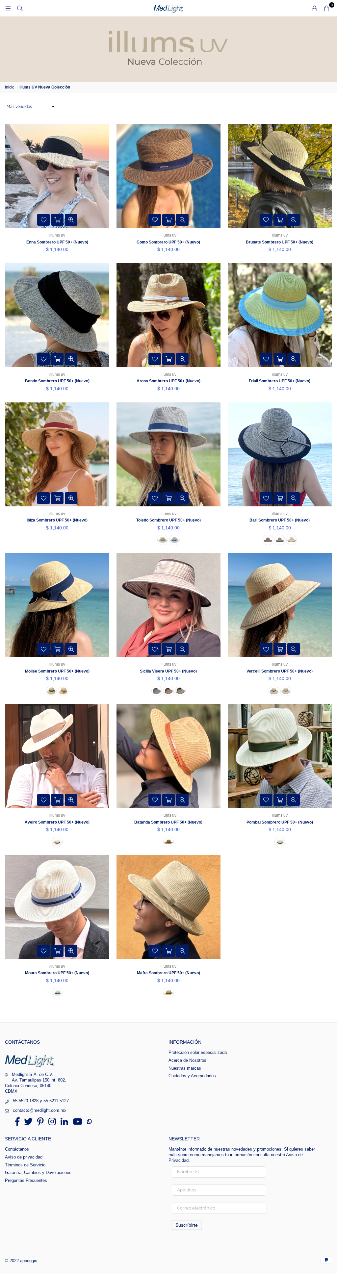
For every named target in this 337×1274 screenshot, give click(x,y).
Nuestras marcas (184, 1068)
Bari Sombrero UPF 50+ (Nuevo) (279, 520)
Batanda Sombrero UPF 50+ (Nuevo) (168, 822)
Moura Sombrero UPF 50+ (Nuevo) (57, 973)
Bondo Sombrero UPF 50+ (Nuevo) (57, 381)
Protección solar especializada (197, 1052)
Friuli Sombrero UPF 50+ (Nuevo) (279, 381)
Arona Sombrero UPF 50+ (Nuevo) (168, 381)
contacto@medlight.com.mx (39, 1110)
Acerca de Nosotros (187, 1060)
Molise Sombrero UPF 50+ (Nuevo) (57, 671)
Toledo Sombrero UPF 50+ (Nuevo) (168, 520)
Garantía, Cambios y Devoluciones (38, 1172)
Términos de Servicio (25, 1164)
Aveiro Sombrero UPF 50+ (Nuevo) (57, 822)
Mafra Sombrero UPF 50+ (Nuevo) (168, 973)
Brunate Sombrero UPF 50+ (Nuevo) (279, 242)
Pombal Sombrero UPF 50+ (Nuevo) (279, 822)
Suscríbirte (186, 1225)
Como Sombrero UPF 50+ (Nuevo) (168, 242)
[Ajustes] (314, 8)
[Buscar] (20, 8)
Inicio (9, 87)
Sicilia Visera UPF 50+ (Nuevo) (168, 671)
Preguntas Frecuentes (26, 1180)
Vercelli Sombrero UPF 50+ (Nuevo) (279, 671)
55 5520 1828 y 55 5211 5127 (41, 1100)
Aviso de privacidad (23, 1157)
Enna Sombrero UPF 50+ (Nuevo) (57, 242)
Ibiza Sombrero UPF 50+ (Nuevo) (57, 520)
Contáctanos (17, 1149)
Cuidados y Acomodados (192, 1075)
